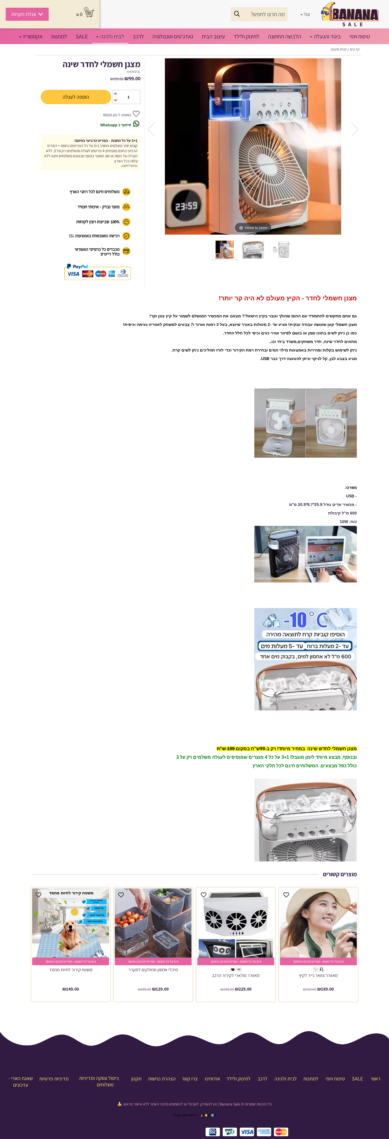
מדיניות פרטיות (54, 1078)
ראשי (375, 1078)
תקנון (136, 1078)
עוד (306, 14)
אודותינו (212, 1078)
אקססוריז (32, 36)
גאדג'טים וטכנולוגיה (172, 36)
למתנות (59, 36)
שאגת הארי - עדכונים (20, 1081)
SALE (82, 36)
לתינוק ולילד (246, 36)
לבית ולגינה (111, 36)
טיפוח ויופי (359, 36)
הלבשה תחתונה (284, 36)
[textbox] (194, 1104)
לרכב (138, 36)
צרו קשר (190, 1078)
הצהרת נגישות (162, 1078)
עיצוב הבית (213, 36)
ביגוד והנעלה (327, 36)
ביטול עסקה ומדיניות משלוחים (99, 1081)
